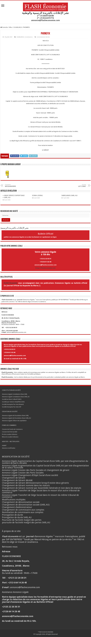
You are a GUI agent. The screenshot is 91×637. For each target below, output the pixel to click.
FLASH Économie (10, 283)
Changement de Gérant (13, 478)
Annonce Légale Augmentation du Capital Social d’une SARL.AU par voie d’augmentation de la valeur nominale (45, 466)
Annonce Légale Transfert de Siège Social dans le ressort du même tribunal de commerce (40, 496)
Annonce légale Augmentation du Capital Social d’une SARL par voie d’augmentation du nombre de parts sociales (45, 462)
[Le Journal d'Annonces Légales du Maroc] (45, 6)
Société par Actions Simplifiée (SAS (13, 402)
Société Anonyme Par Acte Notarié (13, 404)
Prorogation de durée (12, 515)
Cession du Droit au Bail (9, 432)
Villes (10, 27)
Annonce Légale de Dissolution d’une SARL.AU (16, 418)
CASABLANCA (17, 27)
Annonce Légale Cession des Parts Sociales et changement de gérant (35, 470)
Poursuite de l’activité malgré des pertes (21, 520)
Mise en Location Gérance (10, 437)
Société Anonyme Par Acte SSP (11, 407)
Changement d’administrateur (17, 507)
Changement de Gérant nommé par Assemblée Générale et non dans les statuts (41, 488)
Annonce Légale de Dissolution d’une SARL (15, 415)
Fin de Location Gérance (9, 434)
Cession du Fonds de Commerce (12, 429)
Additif (4, 445)
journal (19, 299)
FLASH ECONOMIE (47, 632)
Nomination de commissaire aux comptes (22, 512)
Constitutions (29, 37)
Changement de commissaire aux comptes (23, 510)
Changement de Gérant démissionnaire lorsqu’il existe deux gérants (35, 483)
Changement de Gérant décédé (17, 480)
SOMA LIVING (37, 195)
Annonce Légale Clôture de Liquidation (14, 420)
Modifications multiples (14, 499)
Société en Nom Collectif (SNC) (11, 399)
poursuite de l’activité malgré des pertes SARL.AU (26, 522)
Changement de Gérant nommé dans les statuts (26, 485)
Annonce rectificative (8, 448)
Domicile (5, 27)
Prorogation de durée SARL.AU (17, 517)
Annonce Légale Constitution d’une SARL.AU (16, 397)
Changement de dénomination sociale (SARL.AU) (25, 504)
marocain (39, 299)
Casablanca (42, 302)
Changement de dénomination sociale (21, 502)
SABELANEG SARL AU (69, 195)
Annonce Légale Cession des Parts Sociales (23, 472)
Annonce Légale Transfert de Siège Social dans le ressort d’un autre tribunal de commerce (41, 491)
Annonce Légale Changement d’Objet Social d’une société (30, 475)
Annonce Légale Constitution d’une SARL (14, 394)
